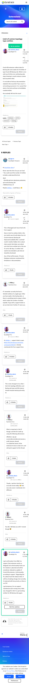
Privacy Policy (10, 671)
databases (10, 118)
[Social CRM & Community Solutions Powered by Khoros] (23, 634)
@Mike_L (9, 188)
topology (14, 120)
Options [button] (27, 33)
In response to (14, 219)
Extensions (5, 33)
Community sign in (22, 9)
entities (18, 118)
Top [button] (2, 634)
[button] (9, 676)
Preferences (14, 680)
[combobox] (14, 22)
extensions (6, 120)
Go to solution (15, 46)
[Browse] (6, 9)
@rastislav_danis (9, 167)
